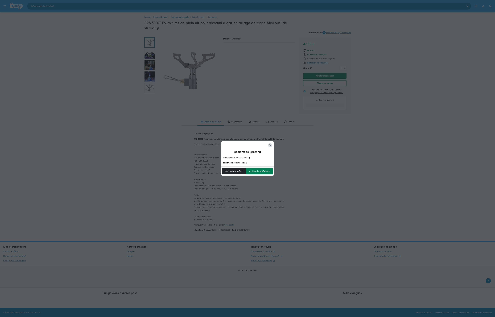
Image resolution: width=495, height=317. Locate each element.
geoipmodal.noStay (233, 171)
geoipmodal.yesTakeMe (259, 171)
